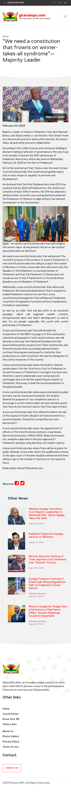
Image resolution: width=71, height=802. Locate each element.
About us (8, 731)
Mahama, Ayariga (37, 593)
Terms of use (10, 746)
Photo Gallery (11, 736)
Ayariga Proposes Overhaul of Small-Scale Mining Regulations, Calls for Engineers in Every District (47, 583)
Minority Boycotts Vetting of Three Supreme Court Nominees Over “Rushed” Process (47, 559)
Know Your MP (11, 719)
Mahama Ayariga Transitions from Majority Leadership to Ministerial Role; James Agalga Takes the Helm (46, 513)
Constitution (10, 713)
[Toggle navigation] (65, 16)
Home (6, 708)
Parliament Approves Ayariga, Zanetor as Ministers (46, 535)
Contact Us (12, 768)
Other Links (10, 724)
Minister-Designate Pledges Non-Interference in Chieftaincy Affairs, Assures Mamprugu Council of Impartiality (48, 611)
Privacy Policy (11, 741)
